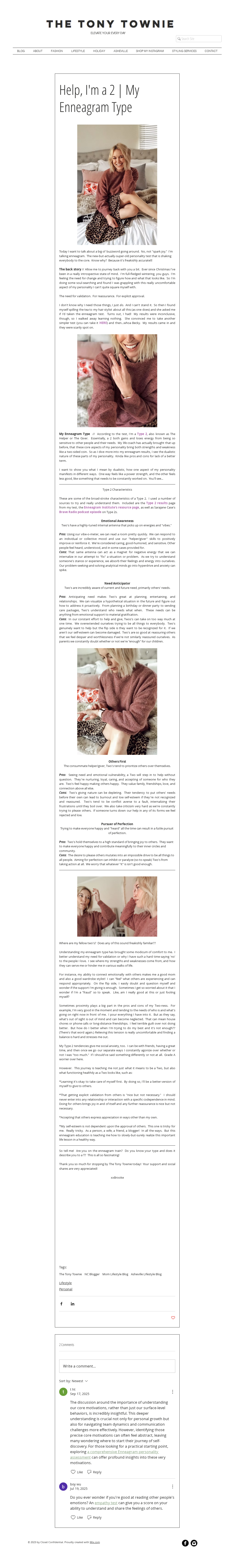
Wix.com (95, 1542)
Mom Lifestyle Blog (115, 1274)
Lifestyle (65, 1283)
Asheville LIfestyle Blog (146, 1274)
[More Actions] (172, 1392)
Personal (65, 1289)
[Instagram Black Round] (194, 1543)
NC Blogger (92, 1274)
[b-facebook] (185, 1543)
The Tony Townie (70, 1274)
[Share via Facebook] (61, 1304)
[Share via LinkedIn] (72, 1304)
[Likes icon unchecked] (73, 1472)
